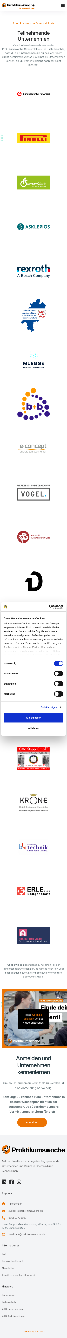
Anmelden (32, 1122)
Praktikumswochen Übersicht (18, 1275)
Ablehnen (33, 728)
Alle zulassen (33, 717)
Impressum (8, 1295)
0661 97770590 (17, 1217)
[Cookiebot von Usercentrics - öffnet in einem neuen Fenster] (49, 607)
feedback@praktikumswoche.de (26, 1234)
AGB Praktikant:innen (13, 1316)
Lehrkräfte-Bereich (12, 1261)
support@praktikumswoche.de (25, 1210)
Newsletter (8, 1268)
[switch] (58, 673)
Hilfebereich (15, 1203)
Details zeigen (49, 707)
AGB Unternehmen (12, 1309)
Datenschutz (9, 1302)
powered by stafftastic (33, 1331)
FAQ (4, 1254)
